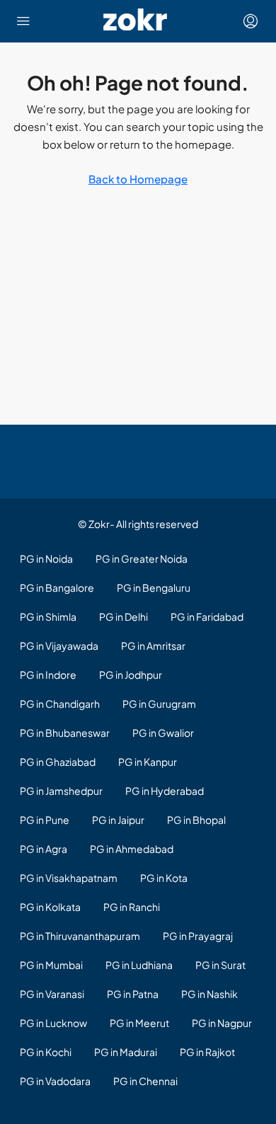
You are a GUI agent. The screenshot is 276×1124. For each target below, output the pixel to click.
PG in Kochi (45, 1051)
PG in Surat (220, 964)
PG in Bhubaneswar (65, 732)
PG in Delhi (123, 616)
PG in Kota (164, 877)
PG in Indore (48, 674)
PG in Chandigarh (60, 703)
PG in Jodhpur (130, 674)
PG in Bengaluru (153, 587)
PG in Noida (46, 558)
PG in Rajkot (207, 1051)
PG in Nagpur (222, 1022)
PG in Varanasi (52, 993)
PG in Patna (133, 993)
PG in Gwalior (163, 732)
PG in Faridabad (207, 616)
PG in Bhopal (196, 819)
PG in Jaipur (118, 819)
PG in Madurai (125, 1051)
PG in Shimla (48, 616)
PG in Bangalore (57, 587)
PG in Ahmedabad (131, 848)
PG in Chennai (145, 1080)
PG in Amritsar (153, 645)
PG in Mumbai (51, 964)
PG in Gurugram (159, 703)
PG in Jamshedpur (61, 790)
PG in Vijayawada (59, 645)
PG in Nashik (209, 993)
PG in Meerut (139, 1022)
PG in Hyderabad (164, 790)
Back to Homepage (138, 178)
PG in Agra (43, 848)
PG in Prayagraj (198, 935)
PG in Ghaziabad (58, 761)
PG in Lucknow (53, 1022)
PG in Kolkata (50, 906)
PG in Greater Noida (142, 558)
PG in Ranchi (131, 906)
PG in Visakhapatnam (68, 877)
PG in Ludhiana (139, 964)
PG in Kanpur (147, 761)
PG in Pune (44, 819)
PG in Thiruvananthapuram (80, 935)
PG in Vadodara (55, 1080)
